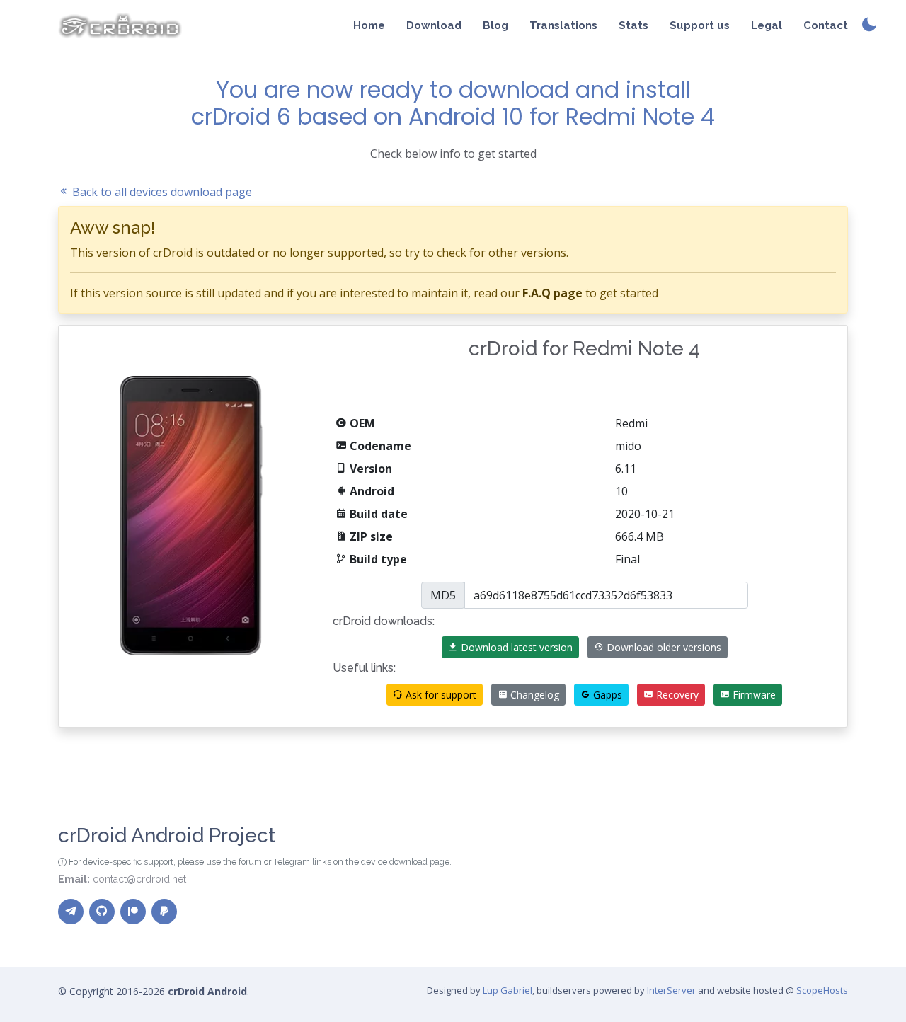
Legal (766, 25)
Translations (563, 25)
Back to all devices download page (160, 192)
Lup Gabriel (507, 990)
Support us (700, 25)
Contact (825, 25)
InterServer (671, 990)
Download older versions (662, 647)
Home (369, 25)
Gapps (606, 694)
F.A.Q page (552, 293)
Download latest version (515, 647)
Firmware (753, 694)
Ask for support (439, 694)
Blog (495, 25)
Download (433, 25)
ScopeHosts (822, 990)
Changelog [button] (533, 694)
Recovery (676, 694)
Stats (633, 25)
